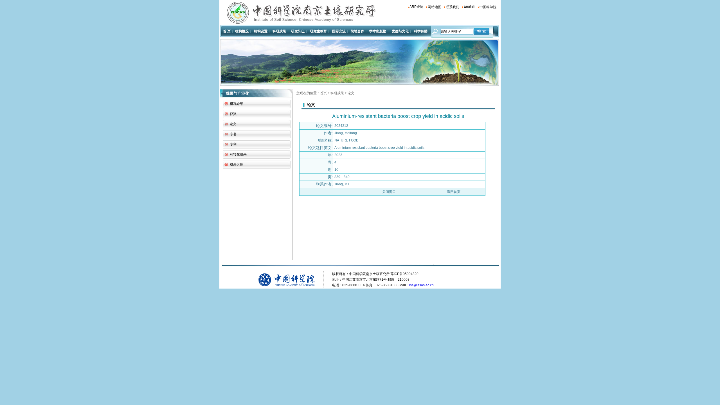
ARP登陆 (416, 7)
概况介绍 (236, 104)
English (469, 6)
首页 (323, 93)
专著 (233, 134)
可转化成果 (238, 154)
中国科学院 (488, 7)
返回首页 (453, 192)
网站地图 (434, 7)
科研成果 (337, 93)
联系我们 (452, 7)
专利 (233, 144)
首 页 (227, 31)
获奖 (233, 114)
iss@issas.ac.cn (421, 285)
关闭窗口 (389, 192)
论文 (233, 124)
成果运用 (236, 164)
